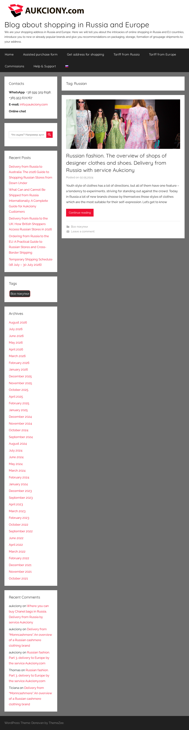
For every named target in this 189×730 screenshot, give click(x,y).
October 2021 (18, 578)
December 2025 (20, 376)
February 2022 (19, 558)
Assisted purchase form (40, 54)
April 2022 (16, 544)
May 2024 (16, 464)
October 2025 (18, 390)
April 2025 (16, 396)
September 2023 (21, 497)
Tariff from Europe (162, 54)
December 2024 (20, 416)
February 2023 (19, 518)
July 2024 (15, 450)
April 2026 (16, 349)
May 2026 (16, 342)
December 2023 (20, 491)
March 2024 (17, 470)
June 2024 (16, 457)
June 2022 (16, 538)
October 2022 (18, 524)
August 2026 (18, 322)
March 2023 (17, 511)
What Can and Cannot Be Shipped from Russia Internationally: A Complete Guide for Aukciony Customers (28, 200)
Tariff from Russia (127, 54)
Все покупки (79, 226)
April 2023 (16, 504)
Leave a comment (82, 231)
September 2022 (21, 531)
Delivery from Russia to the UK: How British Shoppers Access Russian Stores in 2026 (30, 224)
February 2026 (19, 363)
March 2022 (17, 551)
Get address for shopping (85, 54)
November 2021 (20, 571)
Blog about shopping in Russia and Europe (76, 24)
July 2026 (16, 329)
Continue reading (80, 212)
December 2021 (20, 565)
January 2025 (18, 410)
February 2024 (19, 477)
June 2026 (16, 336)
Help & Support (45, 66)
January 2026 (18, 369)
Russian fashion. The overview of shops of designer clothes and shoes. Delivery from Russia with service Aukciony (116, 162)
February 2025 (19, 403)
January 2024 (18, 484)
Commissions (14, 66)
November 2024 (20, 423)
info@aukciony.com (34, 104)
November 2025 (20, 383)
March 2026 (17, 356)
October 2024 (18, 430)
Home (9, 54)
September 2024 (21, 437)
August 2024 (18, 443)
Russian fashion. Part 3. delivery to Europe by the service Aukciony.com (29, 658)
